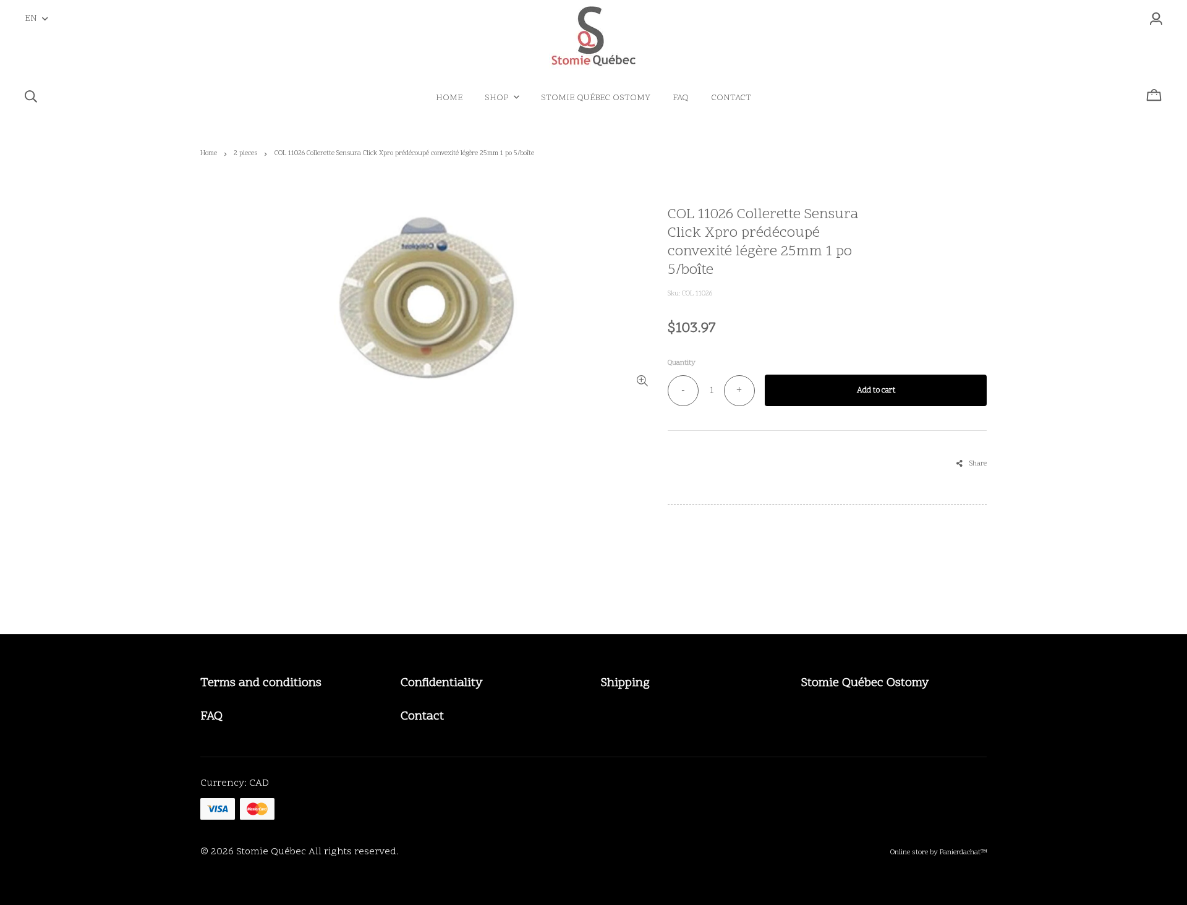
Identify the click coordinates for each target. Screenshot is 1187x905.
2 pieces (245, 153)
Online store (909, 852)
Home (208, 153)
